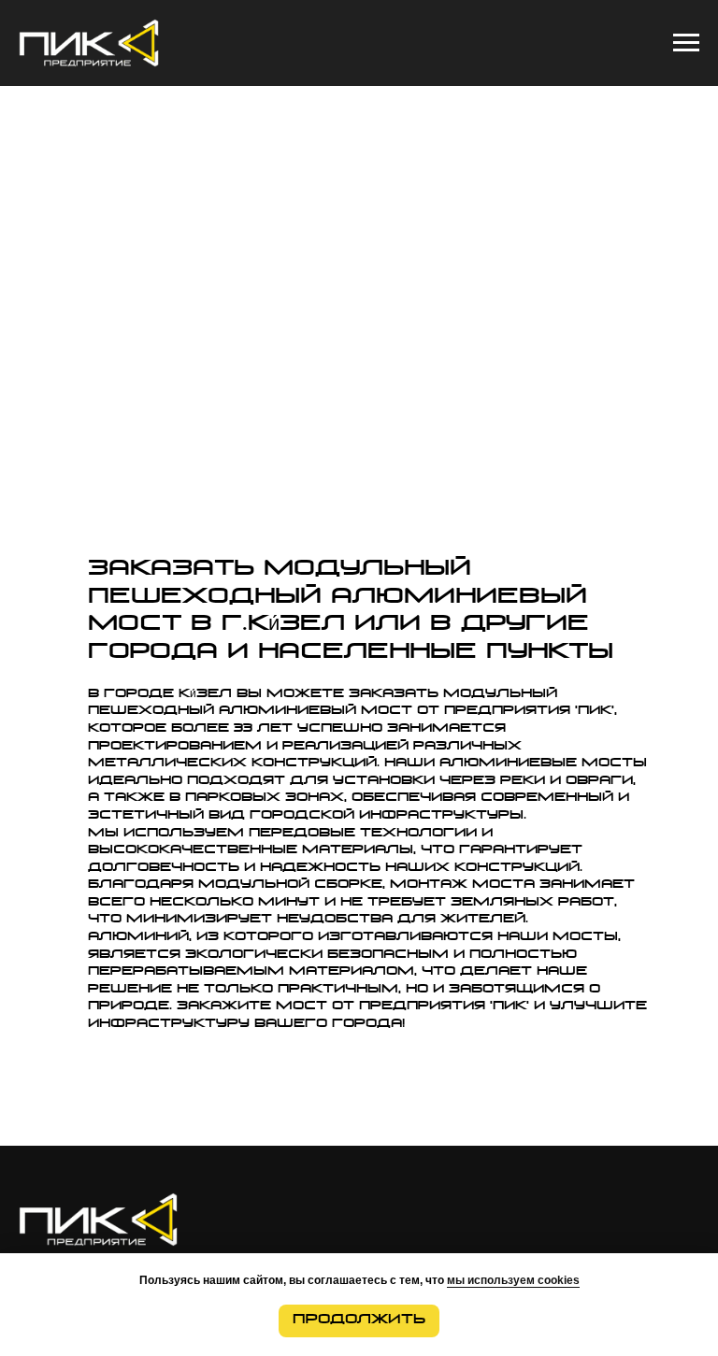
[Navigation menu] (686, 43)
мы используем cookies (513, 1280)
